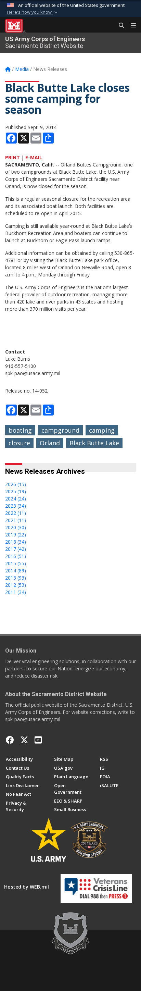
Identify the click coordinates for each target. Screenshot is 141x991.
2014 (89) (15, 570)
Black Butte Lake (94, 443)
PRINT (12, 157)
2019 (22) (15, 534)
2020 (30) (15, 527)
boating (20, 430)
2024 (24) (15, 498)
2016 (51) (15, 556)
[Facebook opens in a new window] (10, 740)
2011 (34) (15, 592)
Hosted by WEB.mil (26, 886)
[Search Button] (119, 25)
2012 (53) (15, 585)
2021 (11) (15, 520)
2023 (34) (15, 506)
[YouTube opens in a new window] (38, 740)
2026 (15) (15, 484)
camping (102, 430)
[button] (33, 12)
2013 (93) (15, 577)
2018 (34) (15, 541)
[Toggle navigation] (131, 25)
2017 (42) (15, 549)
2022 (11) (15, 513)
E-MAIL (33, 157)
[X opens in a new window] (24, 740)
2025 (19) (15, 491)
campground (60, 430)
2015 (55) (15, 563)
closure (19, 443)
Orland (50, 443)
